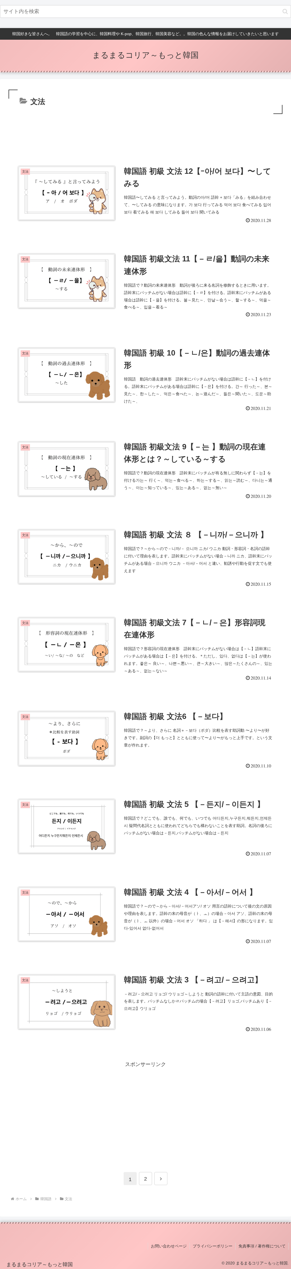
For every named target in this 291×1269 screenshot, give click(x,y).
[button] (285, 11)
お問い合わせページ (169, 1246)
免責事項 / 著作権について (262, 1246)
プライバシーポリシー (212, 1246)
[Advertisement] (145, 131)
